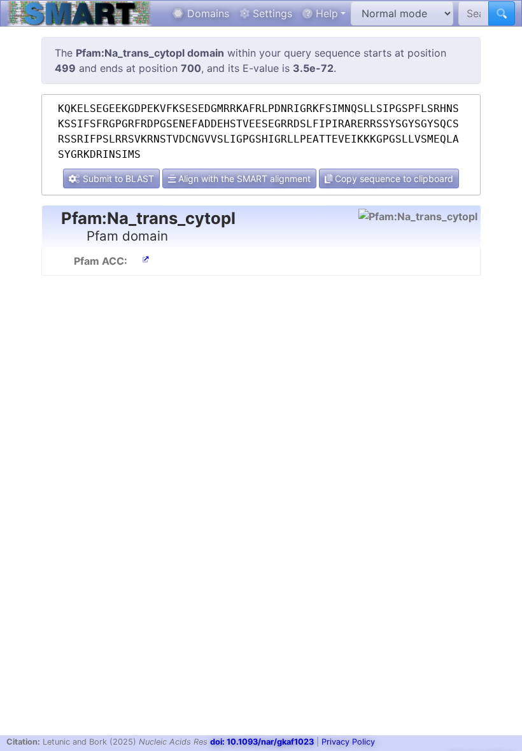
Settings (271, 13)
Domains (206, 13)
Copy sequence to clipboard (392, 178)
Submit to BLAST (117, 178)
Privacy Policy (348, 742)
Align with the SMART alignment (243, 178)
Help (325, 13)
